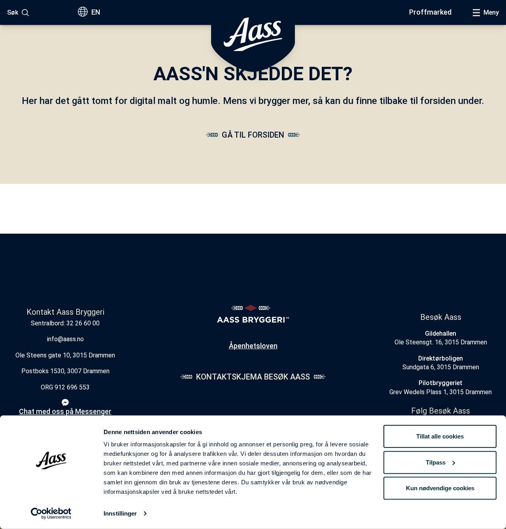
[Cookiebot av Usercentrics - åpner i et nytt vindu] (51, 514)
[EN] (84, 12)
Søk (12, 12)
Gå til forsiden (253, 135)
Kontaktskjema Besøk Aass (253, 377)
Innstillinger (120, 513)
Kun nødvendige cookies (440, 488)
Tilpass (436, 462)
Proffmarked (430, 12)
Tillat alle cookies (440, 436)
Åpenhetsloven (253, 346)
